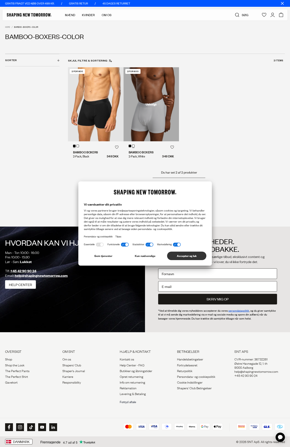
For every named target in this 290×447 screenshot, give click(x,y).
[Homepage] (29, 15)
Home (7, 27)
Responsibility (71, 382)
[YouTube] (41, 427)
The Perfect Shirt (16, 376)
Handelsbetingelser (190, 359)
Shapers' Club (71, 365)
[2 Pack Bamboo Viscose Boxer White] (151, 104)
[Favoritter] (264, 15)
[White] (77, 146)
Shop (8, 359)
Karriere (67, 376)
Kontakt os (127, 359)
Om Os (106, 15)
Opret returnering (131, 376)
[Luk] (282, 3)
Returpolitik (184, 370)
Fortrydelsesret (187, 365)
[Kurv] (281, 15)
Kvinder (88, 15)
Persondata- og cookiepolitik (196, 376)
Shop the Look (14, 365)
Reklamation (128, 387)
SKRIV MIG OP (218, 299)
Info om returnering (132, 382)
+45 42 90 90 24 (23, 271)
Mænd (70, 15)
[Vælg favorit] (116, 147)
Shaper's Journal (73, 370)
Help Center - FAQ (132, 365)
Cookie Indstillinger (190, 382)
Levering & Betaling (133, 393)
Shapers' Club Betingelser (194, 387)
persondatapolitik (238, 310)
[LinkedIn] (52, 427)
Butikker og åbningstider (136, 370)
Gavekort (11, 382)
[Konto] (272, 15)
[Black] (74, 146)
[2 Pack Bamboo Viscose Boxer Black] (96, 104)
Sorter (11, 60)
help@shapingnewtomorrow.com (41, 275)
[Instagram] (19, 427)
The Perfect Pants (17, 370)
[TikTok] (30, 427)
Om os (66, 359)
